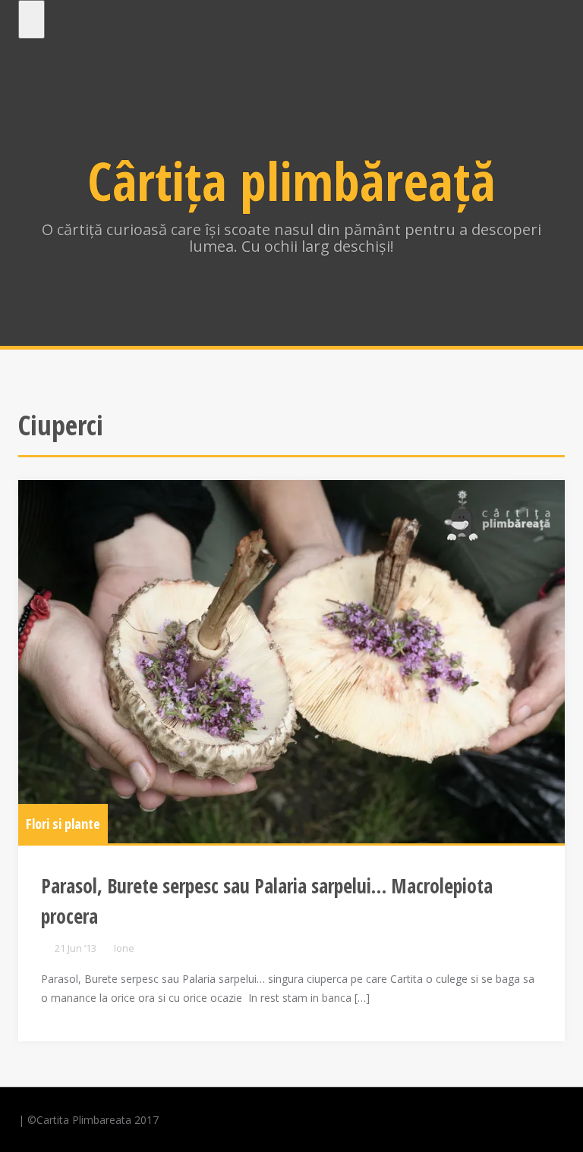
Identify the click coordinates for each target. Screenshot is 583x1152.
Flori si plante (63, 824)
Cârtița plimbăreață (291, 180)
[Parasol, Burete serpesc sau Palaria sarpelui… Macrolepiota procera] (291, 662)
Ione (124, 948)
